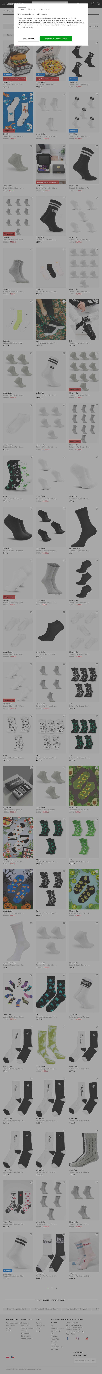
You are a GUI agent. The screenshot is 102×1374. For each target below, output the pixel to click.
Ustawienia (28, 39)
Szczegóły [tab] (31, 9)
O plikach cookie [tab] (44, 9)
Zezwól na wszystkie (56, 39)
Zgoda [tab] (22, 9)
